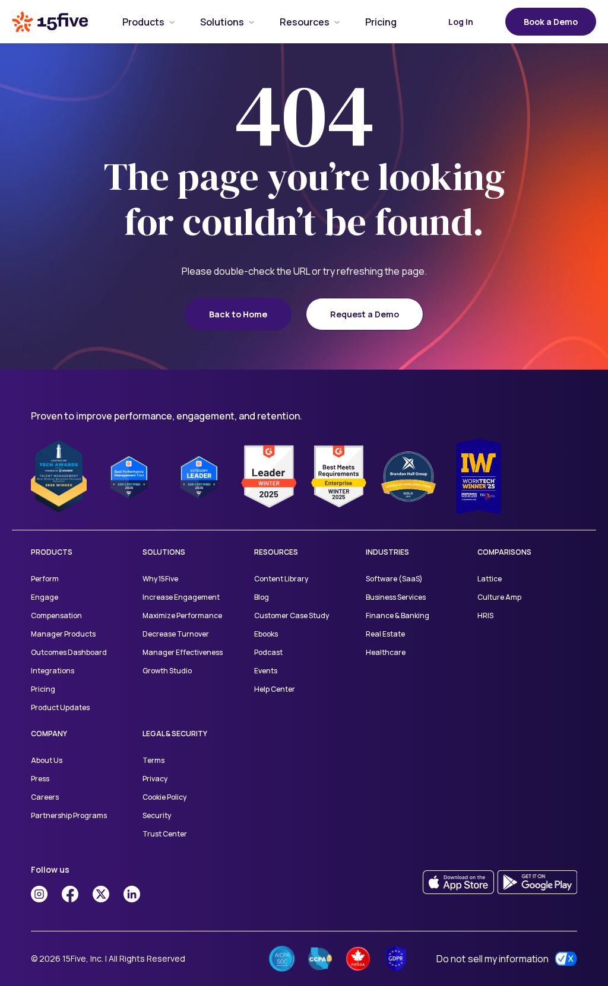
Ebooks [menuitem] (266, 634)
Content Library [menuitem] (281, 579)
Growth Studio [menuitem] (167, 671)
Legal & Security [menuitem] (174, 734)
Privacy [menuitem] (154, 779)
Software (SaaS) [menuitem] (394, 579)
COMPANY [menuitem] (49, 734)
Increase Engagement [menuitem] (181, 597)
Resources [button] (305, 21)
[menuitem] (143, 22)
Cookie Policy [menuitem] (164, 797)
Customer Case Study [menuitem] (291, 615)
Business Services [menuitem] (396, 597)
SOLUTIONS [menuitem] (163, 552)
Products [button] (143, 21)
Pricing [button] (381, 21)
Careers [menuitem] (45, 797)
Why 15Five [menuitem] (160, 579)
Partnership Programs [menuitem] (69, 815)
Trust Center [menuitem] (164, 834)
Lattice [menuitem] (489, 579)
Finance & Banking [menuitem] (397, 615)
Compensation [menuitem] (56, 615)
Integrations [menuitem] (52, 671)
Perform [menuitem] (45, 579)
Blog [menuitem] (261, 597)
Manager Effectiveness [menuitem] (182, 652)
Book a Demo (551, 21)
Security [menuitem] (156, 815)
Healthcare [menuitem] (386, 652)
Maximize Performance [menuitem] (182, 615)
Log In (460, 21)
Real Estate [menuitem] (385, 634)
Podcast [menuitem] (268, 652)
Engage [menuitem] (44, 597)
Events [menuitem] (265, 671)
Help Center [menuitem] (274, 689)
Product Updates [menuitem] (60, 707)
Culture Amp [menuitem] (499, 597)
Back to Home (238, 314)
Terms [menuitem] (153, 760)
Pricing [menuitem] (43, 689)
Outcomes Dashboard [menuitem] (69, 652)
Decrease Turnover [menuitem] (175, 634)
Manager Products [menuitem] (63, 634)
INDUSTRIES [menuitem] (387, 552)
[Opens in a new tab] (39, 894)
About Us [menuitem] (46, 760)
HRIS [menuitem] (485, 615)
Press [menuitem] (40, 779)
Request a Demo (364, 314)
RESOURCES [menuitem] (276, 552)
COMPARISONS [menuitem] (504, 552)
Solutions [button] (222, 21)
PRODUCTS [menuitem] (51, 552)
